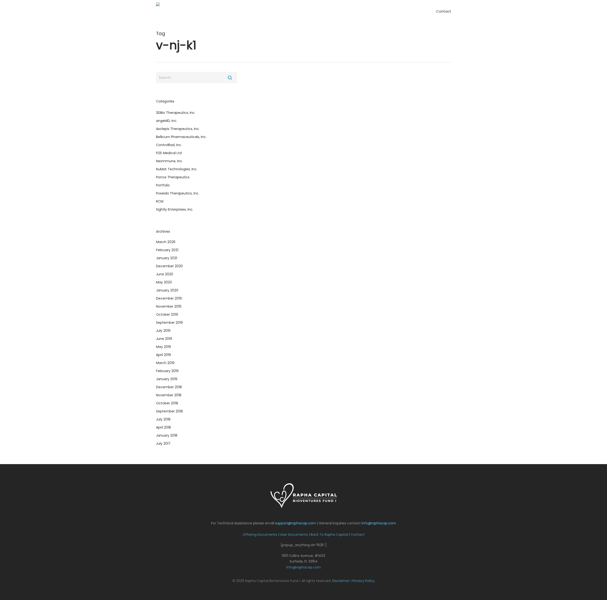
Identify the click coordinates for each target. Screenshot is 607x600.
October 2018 (167, 403)
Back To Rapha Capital (329, 534)
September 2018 (169, 411)
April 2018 (163, 427)
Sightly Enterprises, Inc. (174, 209)
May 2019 (163, 346)
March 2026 (165, 242)
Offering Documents (260, 534)
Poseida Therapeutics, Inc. (177, 193)
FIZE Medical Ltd (169, 153)
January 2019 (166, 379)
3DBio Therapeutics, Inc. (175, 112)
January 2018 (166, 435)
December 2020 (169, 266)
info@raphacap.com (379, 523)
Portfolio (163, 185)
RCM (159, 201)
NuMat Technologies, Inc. (176, 169)
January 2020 (167, 290)
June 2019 (164, 338)
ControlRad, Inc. (169, 145)
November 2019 (168, 306)
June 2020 (164, 274)
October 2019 (167, 314)
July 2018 (163, 419)
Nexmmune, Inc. (169, 161)
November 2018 (168, 395)
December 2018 (169, 387)
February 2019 (167, 371)
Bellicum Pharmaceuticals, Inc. (181, 136)
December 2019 (169, 298)
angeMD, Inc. (166, 120)
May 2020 (164, 282)
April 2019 (163, 354)
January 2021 (166, 258)
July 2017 (163, 443)
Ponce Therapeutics (172, 177)
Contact (358, 534)
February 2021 (167, 250)
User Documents (294, 534)
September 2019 (169, 322)
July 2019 (163, 330)
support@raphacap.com (295, 523)
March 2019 (165, 362)
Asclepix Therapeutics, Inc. (178, 128)
